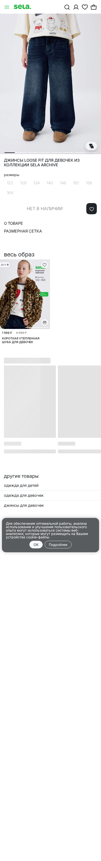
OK (36, 545)
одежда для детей (21, 485)
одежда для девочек (24, 495)
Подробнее (58, 545)
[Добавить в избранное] (91, 209)
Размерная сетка (23, 231)
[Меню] (7, 7)
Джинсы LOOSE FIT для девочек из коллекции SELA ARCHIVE (42, 162)
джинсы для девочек (24, 505)
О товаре (13, 223)
